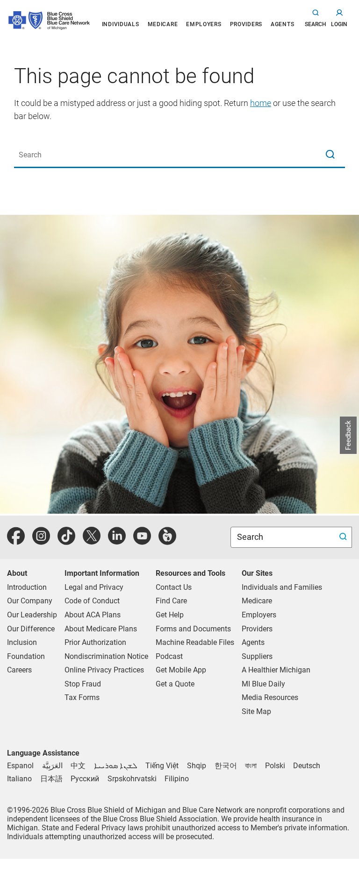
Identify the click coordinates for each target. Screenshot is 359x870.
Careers (19, 669)
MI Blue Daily (263, 683)
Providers (257, 628)
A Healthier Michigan (276, 669)
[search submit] (344, 537)
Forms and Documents (193, 628)
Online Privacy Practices (104, 669)
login (339, 24)
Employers (259, 614)
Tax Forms (82, 697)
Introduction (27, 587)
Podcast (169, 656)
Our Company (29, 600)
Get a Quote (175, 683)
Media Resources (270, 697)
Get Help (170, 614)
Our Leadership (32, 614)
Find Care (171, 600)
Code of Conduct (92, 600)
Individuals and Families (282, 587)
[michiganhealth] (167, 541)
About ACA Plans (93, 614)
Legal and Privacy (94, 587)
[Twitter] (92, 541)
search (315, 24)
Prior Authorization (95, 642)
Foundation (26, 656)
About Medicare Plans (101, 628)
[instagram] (41, 541)
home (260, 103)
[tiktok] (66, 541)
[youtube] (142, 541)
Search (251, 537)
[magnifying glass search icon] (330, 155)
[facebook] (16, 541)
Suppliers (257, 656)
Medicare (257, 600)
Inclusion (22, 642)
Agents (253, 642)
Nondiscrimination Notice (106, 656)
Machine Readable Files (195, 642)
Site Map (256, 711)
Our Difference (31, 628)
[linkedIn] (117, 541)
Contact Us (174, 587)
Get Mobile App (181, 669)
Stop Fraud (83, 683)
